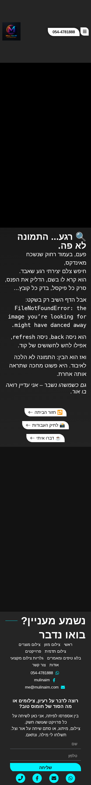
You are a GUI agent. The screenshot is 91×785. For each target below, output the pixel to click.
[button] (84, 31)
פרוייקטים (33, 651)
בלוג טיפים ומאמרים (64, 658)
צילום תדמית (55, 651)
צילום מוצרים (29, 644)
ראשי (68, 644)
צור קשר (39, 665)
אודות (54, 665)
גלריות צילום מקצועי (26, 658)
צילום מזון (52, 644)
